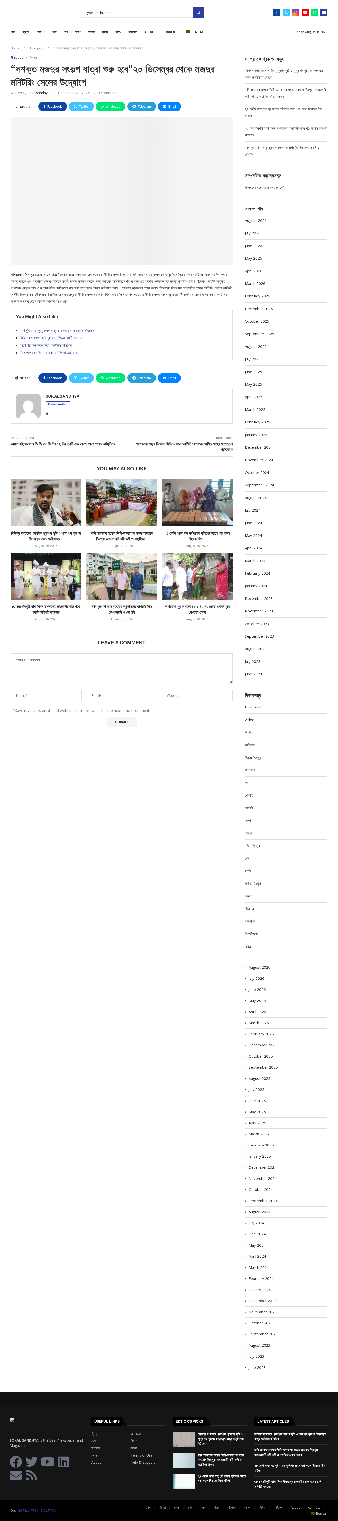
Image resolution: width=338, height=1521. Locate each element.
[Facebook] (276, 12)
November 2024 (259, 459)
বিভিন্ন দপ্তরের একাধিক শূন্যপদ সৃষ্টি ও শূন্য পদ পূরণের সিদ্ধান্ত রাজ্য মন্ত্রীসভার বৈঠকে (221, 1439)
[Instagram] (295, 12)
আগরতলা (136, 1434)
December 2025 (259, 308)
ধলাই (248, 870)
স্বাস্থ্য (105, 32)
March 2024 (255, 560)
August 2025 (256, 346)
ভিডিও (118, 32)
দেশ (66, 32)
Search (198, 12)
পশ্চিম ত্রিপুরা (253, 883)
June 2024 (253, 522)
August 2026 (256, 220)
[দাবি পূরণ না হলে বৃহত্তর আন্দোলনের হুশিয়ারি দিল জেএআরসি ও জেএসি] (121, 576)
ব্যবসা (134, 1448)
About (150, 32)
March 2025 (255, 409)
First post (37, 48)
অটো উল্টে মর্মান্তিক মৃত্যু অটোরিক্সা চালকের (46, 345)
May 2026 (253, 258)
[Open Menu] (323, 12)
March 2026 (255, 283)
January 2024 (256, 585)
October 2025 (257, 321)
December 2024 (259, 447)
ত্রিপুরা (26, 32)
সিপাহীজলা (251, 933)
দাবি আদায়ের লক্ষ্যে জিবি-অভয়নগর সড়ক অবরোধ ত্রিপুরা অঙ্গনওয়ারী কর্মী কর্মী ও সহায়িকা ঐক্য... (221, 1460)
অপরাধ (249, 732)
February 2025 (257, 421)
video (249, 719)
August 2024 (256, 497)
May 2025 (253, 384)
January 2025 (256, 434)
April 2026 (253, 270)
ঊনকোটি (250, 770)
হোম (13, 32)
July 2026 (253, 232)
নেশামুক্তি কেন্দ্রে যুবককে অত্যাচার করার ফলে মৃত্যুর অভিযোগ (57, 330)
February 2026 (257, 295)
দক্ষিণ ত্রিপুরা (253, 845)
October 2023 (257, 623)
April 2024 (253, 547)
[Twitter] (286, 12)
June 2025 (253, 371)
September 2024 (259, 484)
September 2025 (259, 333)
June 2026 (253, 245)
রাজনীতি (250, 921)
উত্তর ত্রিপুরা (253, 757)
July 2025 (253, 358)
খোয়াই (249, 795)
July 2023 (253, 661)
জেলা (39, 32)
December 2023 (259, 598)
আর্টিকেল (133, 32)
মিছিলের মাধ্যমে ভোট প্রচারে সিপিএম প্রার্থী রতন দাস (52, 337)
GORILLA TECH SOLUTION (37, 1510)
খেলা (54, 32)
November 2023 (259, 610)
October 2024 (257, 472)
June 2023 (253, 673)
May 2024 (253, 535)
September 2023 (259, 636)
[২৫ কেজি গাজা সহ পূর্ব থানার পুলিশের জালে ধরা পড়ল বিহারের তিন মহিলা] (197, 502)
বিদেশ (77, 32)
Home (15, 48)
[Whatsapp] (314, 12)
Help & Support (143, 1462)
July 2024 (253, 510)
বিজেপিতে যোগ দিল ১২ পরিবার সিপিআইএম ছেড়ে (49, 352)
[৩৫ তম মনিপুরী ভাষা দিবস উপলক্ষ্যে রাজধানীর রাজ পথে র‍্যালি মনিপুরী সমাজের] (46, 576)
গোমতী (249, 807)
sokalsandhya (38, 92)
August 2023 (256, 648)
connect (169, 32)
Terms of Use (142, 1455)
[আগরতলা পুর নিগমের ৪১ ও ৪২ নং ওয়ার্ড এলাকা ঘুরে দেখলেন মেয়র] (197, 576)
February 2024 (257, 573)
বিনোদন (91, 32)
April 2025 (253, 396)
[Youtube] (305, 12)
